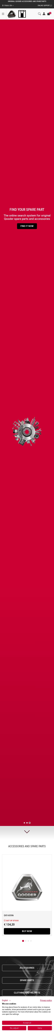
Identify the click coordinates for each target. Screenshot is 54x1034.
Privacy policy (46, 1000)
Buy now (27, 931)
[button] (6, 1000)
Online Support (44, 5)
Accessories (27, 968)
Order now (27, 226)
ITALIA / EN (8, 5)
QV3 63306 (9, 915)
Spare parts (27, 980)
